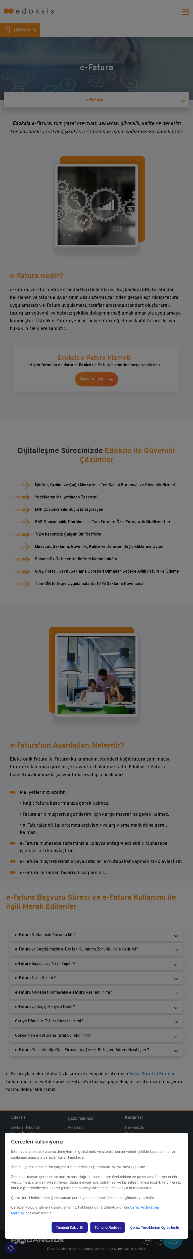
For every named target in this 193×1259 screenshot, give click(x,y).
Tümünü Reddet (107, 1227)
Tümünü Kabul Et (69, 1227)
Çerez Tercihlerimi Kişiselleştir (154, 1227)
